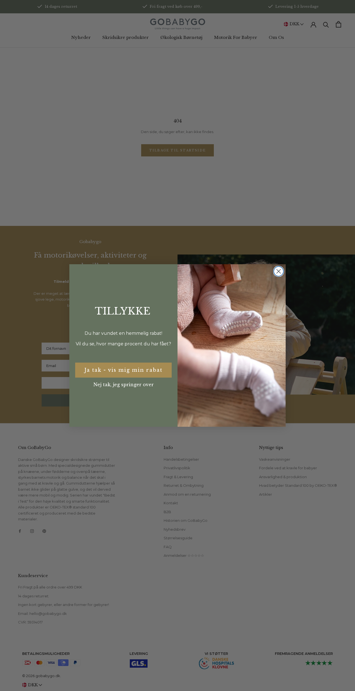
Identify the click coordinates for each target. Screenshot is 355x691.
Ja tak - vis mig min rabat (123, 370)
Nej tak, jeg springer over (123, 384)
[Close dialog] (278, 271)
